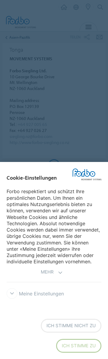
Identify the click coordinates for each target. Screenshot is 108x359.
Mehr (47, 272)
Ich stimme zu (79, 346)
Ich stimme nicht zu (71, 325)
